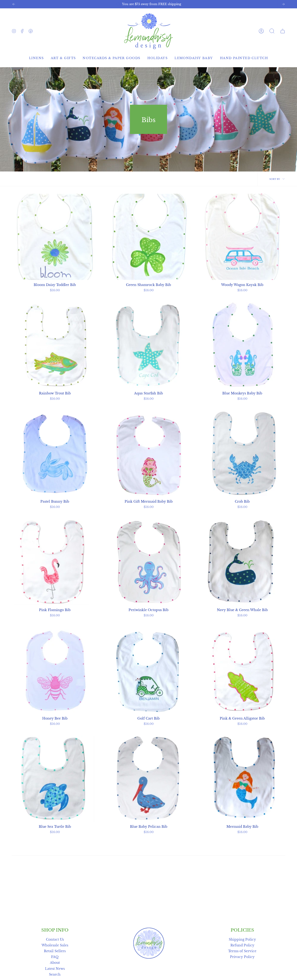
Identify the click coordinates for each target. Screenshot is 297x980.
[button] (272, 31)
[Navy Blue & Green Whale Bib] (242, 562)
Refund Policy (242, 945)
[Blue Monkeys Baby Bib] (242, 345)
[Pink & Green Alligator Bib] (242, 670)
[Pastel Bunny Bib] (55, 453)
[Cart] (282, 31)
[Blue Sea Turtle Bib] (55, 779)
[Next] (283, 4)
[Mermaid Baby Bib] (242, 779)
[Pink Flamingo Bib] (55, 562)
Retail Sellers (55, 951)
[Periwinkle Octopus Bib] (148, 562)
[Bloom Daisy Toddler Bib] (55, 237)
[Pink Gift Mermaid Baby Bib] (148, 453)
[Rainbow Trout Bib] (55, 345)
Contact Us (55, 939)
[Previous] (14, 4)
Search (55, 974)
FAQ (54, 957)
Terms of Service (242, 951)
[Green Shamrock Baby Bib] (148, 237)
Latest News (55, 969)
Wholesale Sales (55, 945)
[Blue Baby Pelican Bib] (148, 779)
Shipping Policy (242, 939)
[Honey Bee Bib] (55, 670)
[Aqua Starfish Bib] (148, 345)
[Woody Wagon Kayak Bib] (242, 237)
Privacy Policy (242, 957)
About (55, 963)
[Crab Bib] (242, 453)
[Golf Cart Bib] (148, 670)
